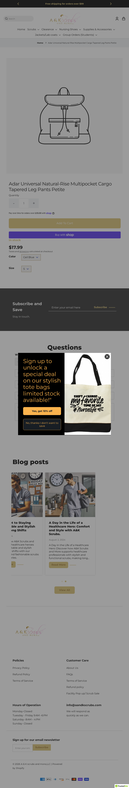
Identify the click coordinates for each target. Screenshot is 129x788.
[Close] (107, 356)
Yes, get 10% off (42, 411)
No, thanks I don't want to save (42, 424)
